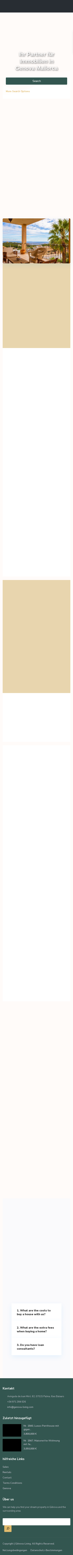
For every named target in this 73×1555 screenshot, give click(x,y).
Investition (17, 972)
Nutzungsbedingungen (15, 1550)
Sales (6, 1467)
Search (36, 80)
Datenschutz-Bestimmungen (46, 1550)
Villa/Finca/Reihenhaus (29, 901)
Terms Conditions (12, 1483)
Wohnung (17, 829)
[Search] (8, 1528)
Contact (7, 1477)
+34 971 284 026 (16, 1401)
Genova (7, 1488)
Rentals (7, 1472)
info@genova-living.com (20, 1407)
